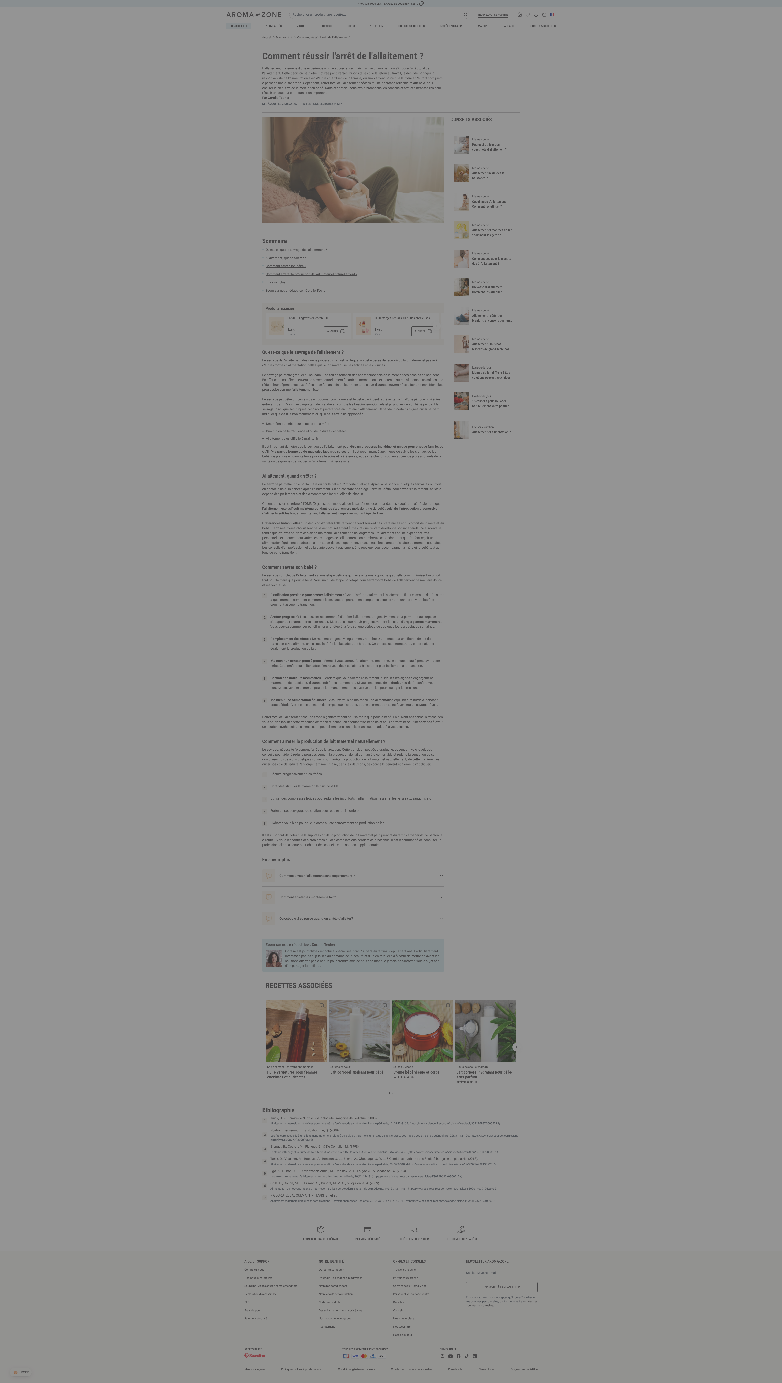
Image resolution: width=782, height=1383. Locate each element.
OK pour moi (415, 740)
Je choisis (366, 740)
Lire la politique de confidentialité (364, 727)
